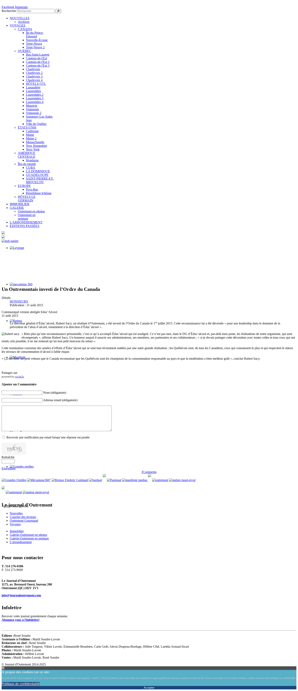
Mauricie (31, 105)
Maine (30, 134)
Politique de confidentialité (21, 684)
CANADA (25, 29)
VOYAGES (17, 25)
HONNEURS (19, 301)
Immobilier (17, 531)
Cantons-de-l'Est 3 (37, 65)
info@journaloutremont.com (21, 595)
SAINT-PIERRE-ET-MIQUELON (40, 180)
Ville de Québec (36, 124)
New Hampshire (36, 145)
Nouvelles (16, 513)
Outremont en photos (31, 211)
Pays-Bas (32, 189)
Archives (23, 21)
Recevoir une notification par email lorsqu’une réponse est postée (48, 437)
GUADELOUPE (37, 175)
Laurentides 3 (34, 98)
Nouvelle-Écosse (37, 40)
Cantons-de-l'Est (36, 58)
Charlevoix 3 (34, 76)
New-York (33, 149)
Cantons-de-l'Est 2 (37, 62)
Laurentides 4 (34, 102)
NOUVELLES (19, 18)
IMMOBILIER (19, 204)
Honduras (32, 160)
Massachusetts (35, 142)
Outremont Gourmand (24, 520)
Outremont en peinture (26, 216)
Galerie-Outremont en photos (28, 534)
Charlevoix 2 (34, 73)
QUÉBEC (24, 51)
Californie (32, 131)
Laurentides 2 (34, 94)
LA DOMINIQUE (38, 171)
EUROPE (24, 186)
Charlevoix (33, 69)
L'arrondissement (21, 542)
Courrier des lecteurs (23, 517)
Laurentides (33, 91)
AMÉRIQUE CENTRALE (26, 154)
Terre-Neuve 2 (35, 47)
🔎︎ (58, 11)
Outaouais (32, 109)
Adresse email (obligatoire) (60, 400)
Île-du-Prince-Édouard (35, 34)
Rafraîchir (8, 457)
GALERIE (17, 207)
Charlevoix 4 (34, 80)
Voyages (15, 524)
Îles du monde (27, 164)
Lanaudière (33, 87)
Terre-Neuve (34, 43)
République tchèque (38, 193)
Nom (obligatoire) (54, 392)
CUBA (30, 167)
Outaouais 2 (33, 113)
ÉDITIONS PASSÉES (24, 226)
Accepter (149, 687)
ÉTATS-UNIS (27, 127)
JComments (149, 472)
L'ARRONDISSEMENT (26, 222)
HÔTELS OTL (36, 83)
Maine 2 (31, 138)
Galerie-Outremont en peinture (29, 538)
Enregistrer (9, 468)
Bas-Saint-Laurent (37, 54)
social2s (19, 376)
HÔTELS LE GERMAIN (26, 198)
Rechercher (9, 11)
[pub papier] (10, 241)
